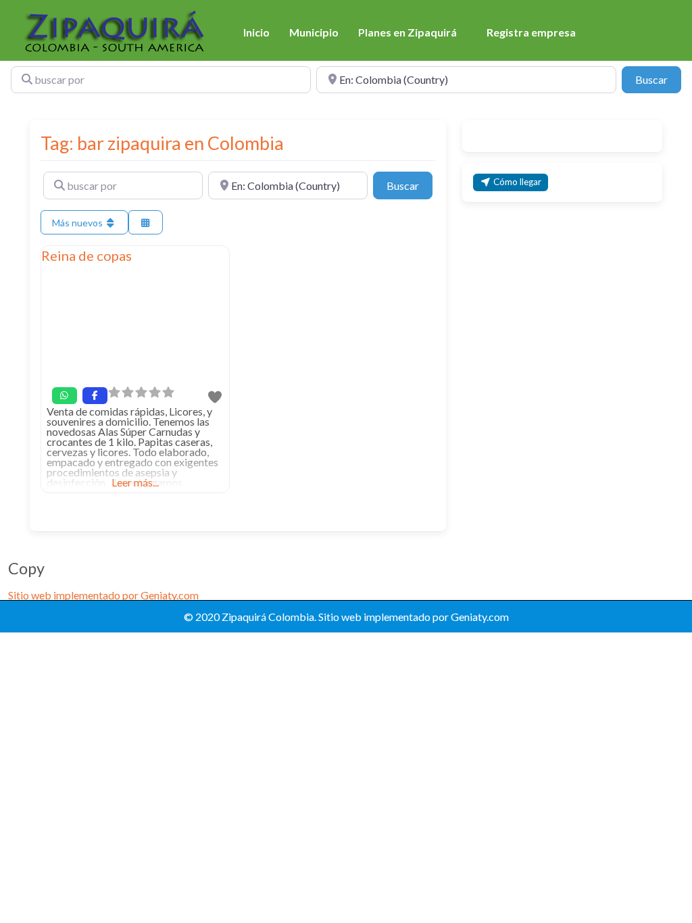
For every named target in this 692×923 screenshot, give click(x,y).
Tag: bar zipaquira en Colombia (162, 143)
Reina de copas (86, 255)
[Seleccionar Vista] (146, 222)
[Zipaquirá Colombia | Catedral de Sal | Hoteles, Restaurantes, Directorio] (117, 31)
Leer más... (135, 481)
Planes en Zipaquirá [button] (407, 32)
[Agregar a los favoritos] (215, 397)
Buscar (658, 79)
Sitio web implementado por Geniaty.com (103, 595)
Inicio (256, 32)
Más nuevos (78, 222)
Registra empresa (531, 32)
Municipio (314, 32)
